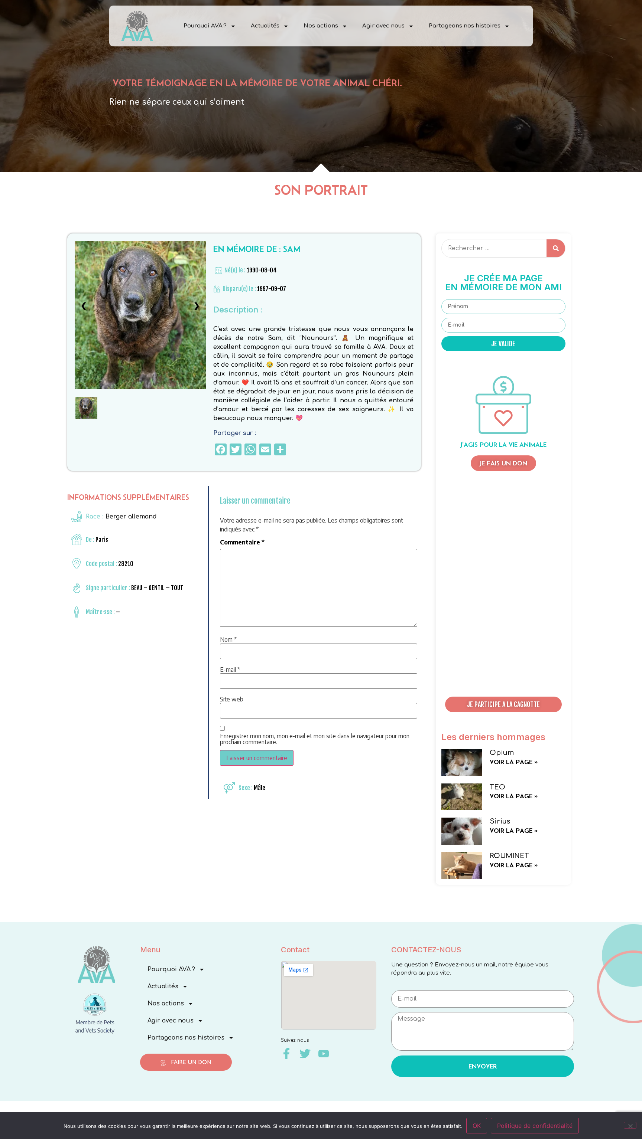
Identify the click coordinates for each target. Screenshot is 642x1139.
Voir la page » (514, 762)
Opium (502, 752)
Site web (231, 699)
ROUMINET (509, 856)
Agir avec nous (383, 26)
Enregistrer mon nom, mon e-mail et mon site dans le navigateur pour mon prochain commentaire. (314, 739)
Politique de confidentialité (535, 1125)
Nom (228, 639)
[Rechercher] (556, 248)
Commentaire (242, 542)
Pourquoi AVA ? (205, 26)
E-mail (230, 669)
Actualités (265, 26)
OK (477, 1125)
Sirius (500, 821)
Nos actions (321, 26)
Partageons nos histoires (464, 26)
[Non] (630, 1125)
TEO (497, 787)
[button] (503, 704)
